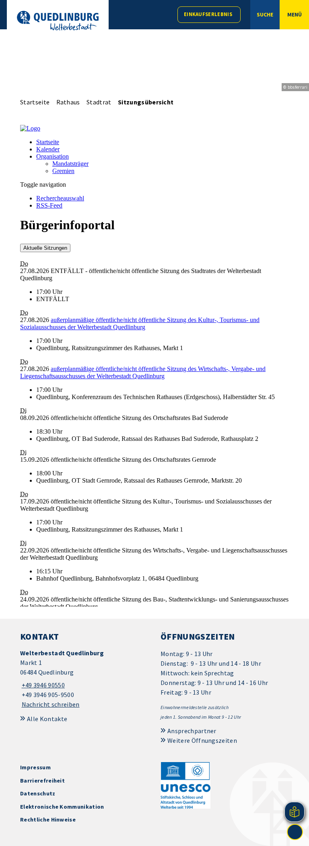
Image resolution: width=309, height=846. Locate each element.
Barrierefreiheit (42, 780)
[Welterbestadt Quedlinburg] (84, 679)
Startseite (34, 102)
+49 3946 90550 (42, 685)
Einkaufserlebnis (208, 14)
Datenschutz (38, 793)
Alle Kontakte (47, 719)
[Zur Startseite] (58, 20)
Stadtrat (99, 102)
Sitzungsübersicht (145, 102)
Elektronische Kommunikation (62, 806)
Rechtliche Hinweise (48, 819)
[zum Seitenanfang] (295, 832)
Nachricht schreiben (51, 704)
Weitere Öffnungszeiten (202, 740)
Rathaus (68, 102)
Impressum (35, 767)
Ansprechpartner (191, 731)
